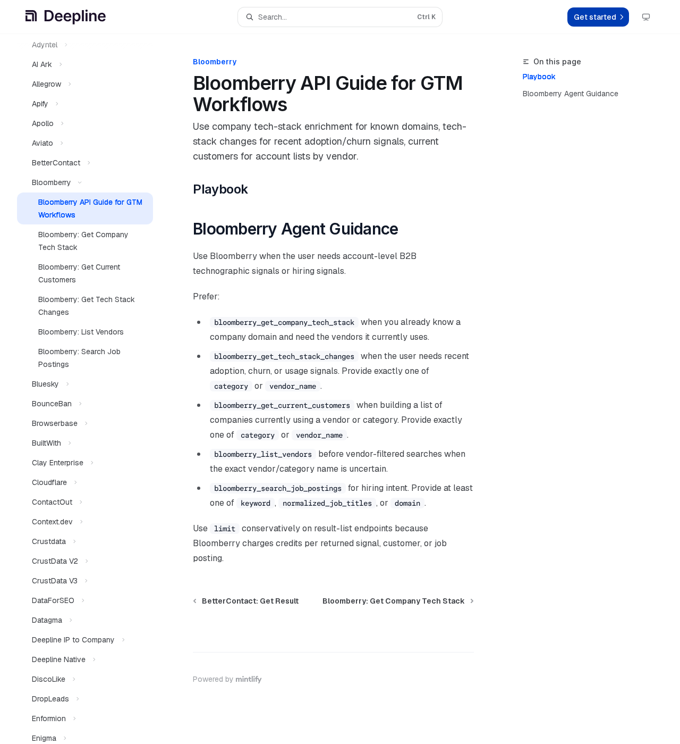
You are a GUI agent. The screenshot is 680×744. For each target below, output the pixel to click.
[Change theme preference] (646, 17)
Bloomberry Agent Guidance (570, 93)
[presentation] (93, 389)
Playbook (539, 76)
